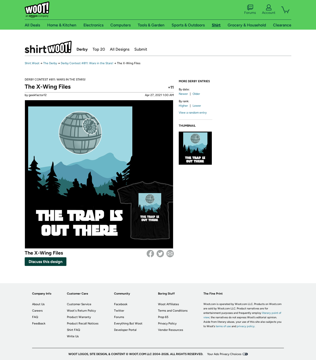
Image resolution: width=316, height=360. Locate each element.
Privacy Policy (167, 323)
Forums (250, 13)
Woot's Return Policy (81, 310)
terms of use (223, 326)
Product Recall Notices (83, 323)
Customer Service (79, 304)
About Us (38, 304)
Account (268, 13)
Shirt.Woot (48, 47)
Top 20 (99, 49)
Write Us (73, 336)
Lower (197, 105)
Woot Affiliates (168, 304)
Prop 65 (163, 317)
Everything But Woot (128, 323)
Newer (183, 94)
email (170, 253)
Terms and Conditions (173, 310)
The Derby (50, 63)
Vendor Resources (170, 330)
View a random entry (193, 112)
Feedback (38, 323)
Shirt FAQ (73, 330)
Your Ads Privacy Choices (224, 354)
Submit (140, 49)
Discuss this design (45, 261)
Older (196, 94)
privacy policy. (246, 326)
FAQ (35, 317)
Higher (183, 105)
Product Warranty (79, 317)
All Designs (119, 49)
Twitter (160, 253)
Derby (82, 49)
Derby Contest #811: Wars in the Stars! (87, 63)
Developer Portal (125, 330)
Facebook (150, 253)
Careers (37, 310)
